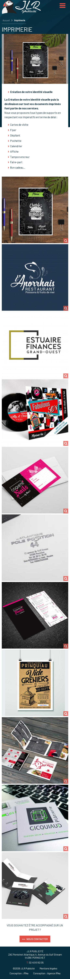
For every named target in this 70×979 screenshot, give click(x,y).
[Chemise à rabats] (35, 885)
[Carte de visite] (35, 818)
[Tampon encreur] (35, 547)
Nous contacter (37, 939)
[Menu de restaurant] (35, 210)
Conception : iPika (19, 973)
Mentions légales (48, 968)
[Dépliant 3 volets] (35, 750)
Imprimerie (19, 20)
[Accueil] (21, 12)
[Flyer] (35, 615)
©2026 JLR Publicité (24, 968)
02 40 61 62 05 (36, 962)
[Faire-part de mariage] (35, 412)
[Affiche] (35, 683)
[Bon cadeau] (35, 480)
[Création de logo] (35, 277)
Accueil (6, 20)
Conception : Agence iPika (46, 973)
